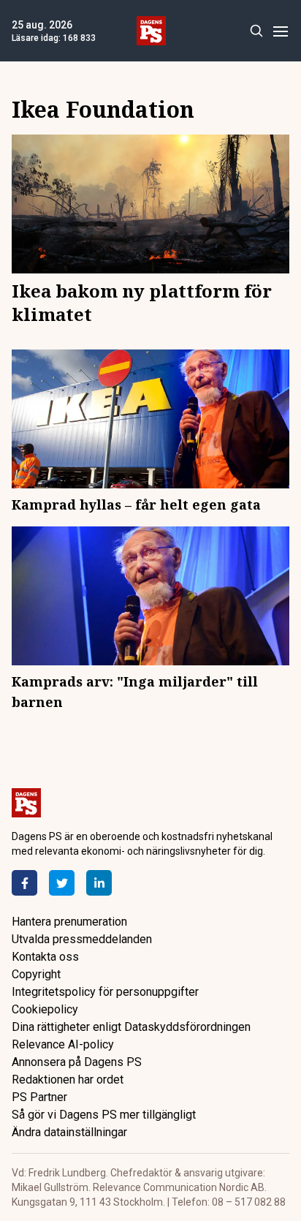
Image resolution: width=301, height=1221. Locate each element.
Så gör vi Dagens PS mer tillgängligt (104, 1115)
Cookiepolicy (45, 1009)
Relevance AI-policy (63, 1044)
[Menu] (280, 31)
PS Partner (39, 1097)
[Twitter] (62, 883)
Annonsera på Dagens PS (77, 1062)
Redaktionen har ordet (67, 1079)
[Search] (256, 31)
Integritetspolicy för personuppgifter (105, 992)
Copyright (36, 974)
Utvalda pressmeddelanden (82, 939)
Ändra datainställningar (69, 1132)
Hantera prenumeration (69, 922)
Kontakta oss (45, 957)
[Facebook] (24, 883)
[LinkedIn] (99, 883)
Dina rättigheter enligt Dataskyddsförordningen (131, 1027)
